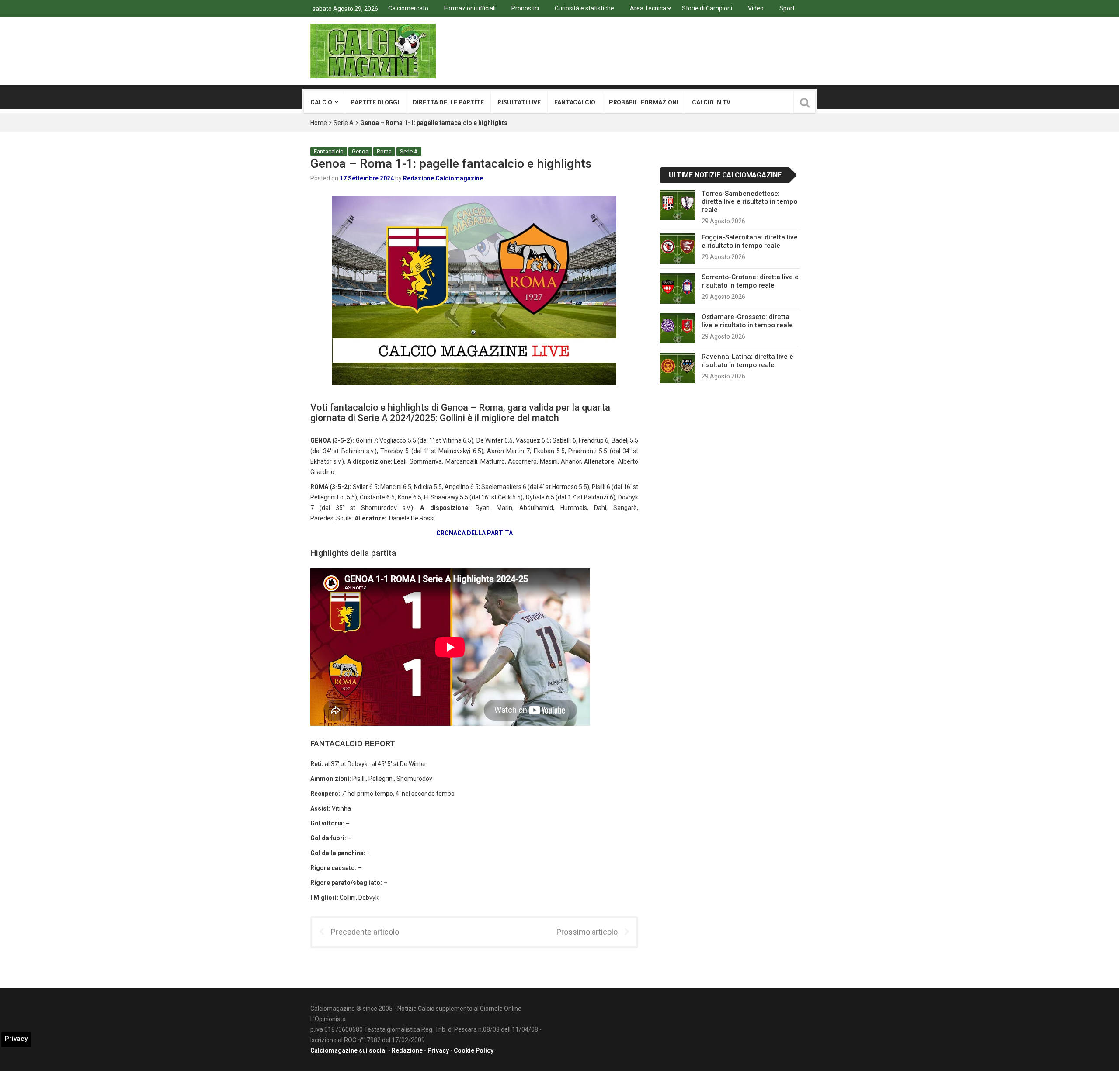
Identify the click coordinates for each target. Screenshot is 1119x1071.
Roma (384, 151)
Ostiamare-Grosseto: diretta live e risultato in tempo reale (747, 321)
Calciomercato (408, 8)
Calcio (321, 102)
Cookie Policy (473, 1050)
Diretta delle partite (448, 102)
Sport (787, 8)
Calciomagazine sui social (348, 1050)
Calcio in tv (711, 102)
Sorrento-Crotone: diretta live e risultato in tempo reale (750, 281)
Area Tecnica (648, 8)
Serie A (344, 122)
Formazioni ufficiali (470, 8)
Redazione (407, 1050)
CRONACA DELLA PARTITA (474, 533)
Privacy (438, 1050)
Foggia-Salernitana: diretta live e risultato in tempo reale (750, 241)
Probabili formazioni (643, 102)
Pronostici (525, 8)
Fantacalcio (574, 102)
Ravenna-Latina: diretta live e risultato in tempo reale (747, 360)
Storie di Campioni (707, 8)
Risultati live (519, 102)
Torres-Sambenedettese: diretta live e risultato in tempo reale (749, 202)
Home (318, 122)
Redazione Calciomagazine (443, 178)
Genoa (360, 151)
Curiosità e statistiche (584, 8)
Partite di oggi (375, 102)
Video (756, 8)
